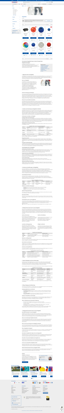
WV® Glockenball (33, 48)
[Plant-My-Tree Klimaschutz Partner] (24, 397)
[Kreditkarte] (15, 382)
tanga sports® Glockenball (33, 34)
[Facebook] (45, 382)
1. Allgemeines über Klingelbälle (45, 65)
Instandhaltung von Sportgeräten (36, 391)
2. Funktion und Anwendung (44, 66)
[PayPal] (17, 382)
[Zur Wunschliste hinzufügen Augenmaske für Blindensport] (28, 32)
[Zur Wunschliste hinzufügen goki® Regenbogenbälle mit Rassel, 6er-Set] (28, 47)
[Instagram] (43, 382)
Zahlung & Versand (45, 391)
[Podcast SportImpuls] (50, 382)
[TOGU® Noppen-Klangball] (41, 30)
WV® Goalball (49, 33)
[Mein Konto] (49, 2)
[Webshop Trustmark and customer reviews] (35, 383)
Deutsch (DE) (50, 0)
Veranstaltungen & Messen (25, 390)
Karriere (23, 387)
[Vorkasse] (12, 382)
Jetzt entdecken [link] (16, 376)
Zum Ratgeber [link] (48, 20)
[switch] (61, 410)
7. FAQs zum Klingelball (43, 70)
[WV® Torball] (49, 45)
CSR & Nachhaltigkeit (24, 391)
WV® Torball (48, 48)
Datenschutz (24, 410)
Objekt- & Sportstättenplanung (36, 387)
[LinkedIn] (52, 382)
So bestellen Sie (45, 389)
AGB (22, 410)
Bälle (42, 96)
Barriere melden (40, 410)
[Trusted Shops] (39, 383)
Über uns (23, 389)
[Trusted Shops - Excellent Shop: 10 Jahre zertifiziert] (48, 398)
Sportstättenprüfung (35, 390)
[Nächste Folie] (33, 378)
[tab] (31, 378)
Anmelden (47, 2)
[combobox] (32, 2)
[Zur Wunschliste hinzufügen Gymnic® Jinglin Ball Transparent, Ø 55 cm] (43, 47)
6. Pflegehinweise (43, 69)
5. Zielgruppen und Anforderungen (45, 68)
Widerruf (44, 390)
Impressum (28, 410)
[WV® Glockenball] (33, 45)
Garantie (44, 387)
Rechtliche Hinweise (32, 410)
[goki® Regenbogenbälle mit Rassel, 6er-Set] (26, 45)
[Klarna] (19, 382)
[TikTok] (47, 382)
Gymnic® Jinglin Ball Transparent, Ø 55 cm (41, 49)
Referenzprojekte (34, 393)
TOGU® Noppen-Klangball (41, 34)
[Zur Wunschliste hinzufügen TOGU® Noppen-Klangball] (43, 32)
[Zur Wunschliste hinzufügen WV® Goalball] (51, 32)
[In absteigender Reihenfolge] (51, 24)
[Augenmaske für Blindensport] (26, 30)
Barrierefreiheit (36, 410)
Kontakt (12, 391)
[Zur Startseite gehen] (14, 2)
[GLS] (27, 382)
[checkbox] (16, 9)
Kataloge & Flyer (13, 390)
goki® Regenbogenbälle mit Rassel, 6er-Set (26, 49)
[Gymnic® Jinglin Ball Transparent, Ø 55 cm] (41, 45)
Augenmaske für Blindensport (26, 34)
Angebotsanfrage (13, 387)
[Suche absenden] (23, 2)
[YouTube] (48, 382)
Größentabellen (13, 389)
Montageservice (34, 389)
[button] (16, 8)
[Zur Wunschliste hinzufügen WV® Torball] (51, 47)
